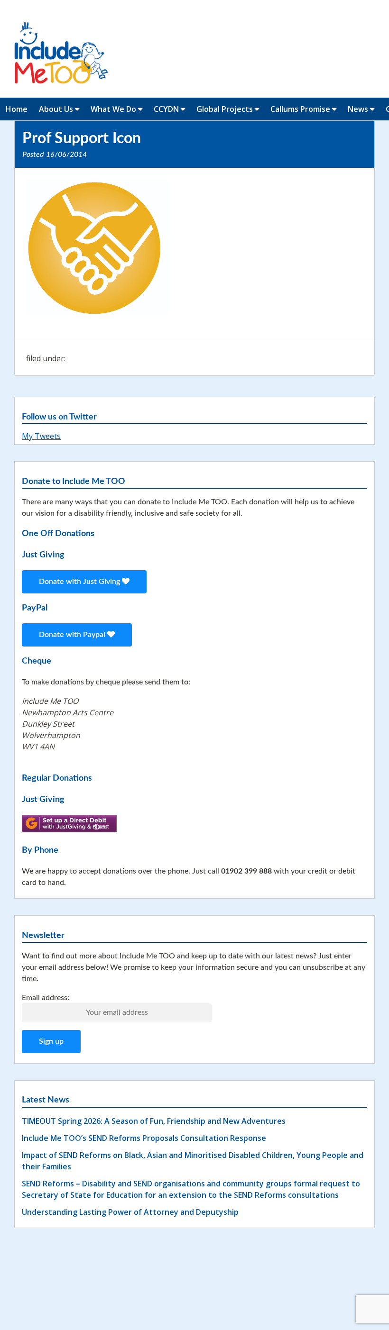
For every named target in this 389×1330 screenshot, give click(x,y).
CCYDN (166, 109)
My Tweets (41, 436)
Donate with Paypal (73, 634)
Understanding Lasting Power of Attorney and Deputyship (130, 1212)
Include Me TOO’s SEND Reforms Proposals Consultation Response (144, 1138)
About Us (56, 109)
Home (17, 109)
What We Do (113, 109)
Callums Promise (300, 109)
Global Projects (224, 109)
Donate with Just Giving (80, 581)
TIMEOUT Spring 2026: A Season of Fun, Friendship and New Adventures (154, 1121)
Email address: (45, 998)
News (358, 109)
